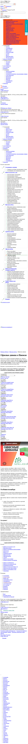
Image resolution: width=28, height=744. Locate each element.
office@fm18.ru (4, 97)
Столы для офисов (11, 256)
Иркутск (5, 689)
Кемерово (5, 694)
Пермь (4, 713)
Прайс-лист (8, 51)
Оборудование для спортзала (14, 197)
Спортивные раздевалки (13, 223)
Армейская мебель (10, 28)
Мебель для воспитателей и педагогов (16, 178)
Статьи (7, 53)
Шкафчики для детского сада (14, 190)
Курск (4, 700)
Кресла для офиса (11, 251)
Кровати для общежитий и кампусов (15, 274)
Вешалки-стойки (11, 264)
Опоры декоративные (12, 286)
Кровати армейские (11, 233)
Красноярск (6, 699)
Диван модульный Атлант (7, 383)
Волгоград (5, 682)
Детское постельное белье (13, 199)
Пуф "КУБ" (3, 407)
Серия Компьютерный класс (13, 227)
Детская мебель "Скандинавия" (14, 177)
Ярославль (5, 742)
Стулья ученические (12, 208)
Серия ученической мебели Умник (15, 230)
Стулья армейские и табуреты (14, 239)
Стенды (8, 32)
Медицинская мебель (11, 38)
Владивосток (6, 681)
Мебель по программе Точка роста (15, 215)
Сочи (4, 724)
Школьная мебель (10, 22)
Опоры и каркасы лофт (12, 288)
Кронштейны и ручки (12, 285)
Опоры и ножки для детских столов (15, 290)
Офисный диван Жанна (6, 412)
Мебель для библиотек (11, 36)
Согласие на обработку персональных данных (16, 74)
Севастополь (6, 723)
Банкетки (9, 267)
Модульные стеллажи (12, 201)
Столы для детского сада (13, 182)
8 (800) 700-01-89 (4, 90)
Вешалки (9, 243)
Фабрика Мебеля (4, 351)
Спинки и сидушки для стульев (14, 294)
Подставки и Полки (12, 244)
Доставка (8, 61)
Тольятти (5, 728)
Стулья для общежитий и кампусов (15, 273)
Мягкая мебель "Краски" (13, 180)
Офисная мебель (10, 30)
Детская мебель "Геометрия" (13, 174)
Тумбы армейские (11, 240)
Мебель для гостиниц (11, 33)
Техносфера (8, 44)
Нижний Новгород (7, 707)
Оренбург (5, 712)
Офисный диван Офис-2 (6, 423)
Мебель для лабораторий (13, 225)
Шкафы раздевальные (12, 217)
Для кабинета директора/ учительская (16, 219)
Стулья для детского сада (13, 181)
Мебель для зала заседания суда (13, 40)
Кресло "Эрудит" (4, 378)
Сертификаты (9, 48)
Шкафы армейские (11, 235)
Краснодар (5, 697)
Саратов (5, 722)
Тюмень (5, 732)
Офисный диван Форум (6, 401)
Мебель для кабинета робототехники (14, 23)
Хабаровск (5, 738)
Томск (4, 730)
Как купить (3, 635)
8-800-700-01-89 (4, 636)
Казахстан (5, 692)
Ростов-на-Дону (7, 716)
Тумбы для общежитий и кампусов (15, 275)
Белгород (5, 680)
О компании (9, 72)
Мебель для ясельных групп (12, 42)
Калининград (6, 693)
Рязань (4, 717)
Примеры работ (9, 56)
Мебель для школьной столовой (14, 220)
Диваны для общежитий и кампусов (15, 271)
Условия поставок (7, 582)
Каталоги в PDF (9, 52)
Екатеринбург (6, 685)
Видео (7, 55)
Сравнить (8, 6)
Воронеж (5, 684)
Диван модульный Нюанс (7, 390)
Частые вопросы (10, 57)
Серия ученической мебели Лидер (15, 228)
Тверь (4, 727)
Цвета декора (9, 49)
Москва (5, 705)
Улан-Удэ (5, 734)
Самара (5, 719)
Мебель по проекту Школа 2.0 (14, 216)
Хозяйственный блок (12, 200)
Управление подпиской (8, 596)
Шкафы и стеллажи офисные (14, 253)
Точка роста (8, 25)
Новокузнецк (6, 708)
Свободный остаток (8, 579)
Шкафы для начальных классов (14, 209)
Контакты (5, 83)
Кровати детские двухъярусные (14, 184)
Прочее (9, 246)
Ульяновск (5, 735)
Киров (4, 696)
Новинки (5, 68)
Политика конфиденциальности (8, 630)
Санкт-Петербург (7, 720)
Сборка (7, 64)
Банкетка (3, 435)
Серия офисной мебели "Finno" (14, 252)
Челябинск (5, 740)
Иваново (5, 686)
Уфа (4, 736)
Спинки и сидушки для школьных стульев (17, 169)
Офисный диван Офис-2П (7, 428)
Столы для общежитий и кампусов (15, 277)
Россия (4, 715)
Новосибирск (6, 709)
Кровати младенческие (12, 196)
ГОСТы (8, 47)
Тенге (9, 1)
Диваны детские (11, 193)
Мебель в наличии (7, 59)
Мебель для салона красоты (12, 37)
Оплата (7, 63)
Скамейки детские (11, 195)
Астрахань (5, 677)
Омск (4, 711)
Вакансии (8, 78)
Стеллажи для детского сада (13, 192)
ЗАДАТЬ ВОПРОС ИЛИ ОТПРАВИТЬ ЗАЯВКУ (14, 372)
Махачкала (5, 704)
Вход (4, 594)
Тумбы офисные (11, 259)
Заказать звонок (4, 104)
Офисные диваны (11, 255)
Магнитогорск (6, 703)
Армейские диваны (11, 241)
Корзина (4, 86)
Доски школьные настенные (13, 221)
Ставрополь (6, 726)
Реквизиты (8, 76)
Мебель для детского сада (12, 21)
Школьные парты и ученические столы (16, 207)
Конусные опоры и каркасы (13, 284)
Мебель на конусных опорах (12, 41)
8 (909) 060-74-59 (4, 98)
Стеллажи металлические (13, 263)
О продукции (6, 577)
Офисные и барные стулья (13, 258)
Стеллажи (9, 236)
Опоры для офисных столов (13, 289)
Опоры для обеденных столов (14, 296)
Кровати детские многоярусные (14, 185)
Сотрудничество (7, 65)
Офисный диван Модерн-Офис (8, 418)
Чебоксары (5, 739)
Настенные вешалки (12, 266)
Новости (8, 79)
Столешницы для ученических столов (16, 170)
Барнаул (5, 678)
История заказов (7, 595)
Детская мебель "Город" (12, 176)
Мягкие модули (9, 29)
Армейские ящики (11, 247)
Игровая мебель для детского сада (15, 189)
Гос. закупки (6, 67)
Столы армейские (11, 237)
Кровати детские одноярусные (14, 186)
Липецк (5, 701)
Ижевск (5, 688)
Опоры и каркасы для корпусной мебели (16, 297)
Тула (4, 731)
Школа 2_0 (8, 26)
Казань (4, 690)
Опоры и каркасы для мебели (13, 34)
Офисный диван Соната (6, 396)
